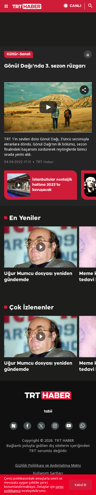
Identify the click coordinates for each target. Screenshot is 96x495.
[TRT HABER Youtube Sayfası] (69, 426)
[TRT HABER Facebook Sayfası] (27, 426)
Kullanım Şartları (48, 473)
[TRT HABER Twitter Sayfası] (41, 426)
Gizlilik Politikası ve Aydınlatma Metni (48, 465)
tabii (48, 412)
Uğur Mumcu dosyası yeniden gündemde (38, 276)
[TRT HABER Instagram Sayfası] (55, 426)
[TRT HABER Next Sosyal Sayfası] (13, 426)
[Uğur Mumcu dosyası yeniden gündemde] (40, 247)
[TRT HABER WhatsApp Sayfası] (83, 426)
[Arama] (90, 6)
